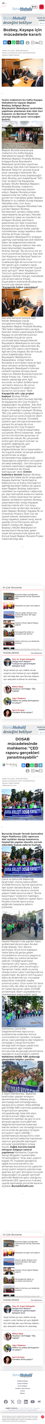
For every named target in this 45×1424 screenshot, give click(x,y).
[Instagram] (19, 1402)
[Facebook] (6, 1402)
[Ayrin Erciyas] (7, 713)
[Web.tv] (39, 1402)
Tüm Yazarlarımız (36, 653)
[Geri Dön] (4, 3)
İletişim (22, 1393)
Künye (22, 1391)
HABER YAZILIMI (11, 1408)
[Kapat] (42, 1417)
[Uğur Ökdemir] (7, 701)
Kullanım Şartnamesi (22, 1388)
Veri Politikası (22, 1386)
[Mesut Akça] (7, 689)
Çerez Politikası (22, 1383)
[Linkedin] (26, 1402)
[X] (12, 1402)
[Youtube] (32, 1402)
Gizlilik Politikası (22, 1381)
